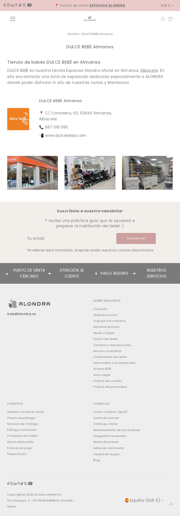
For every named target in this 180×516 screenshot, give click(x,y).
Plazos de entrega (21, 418)
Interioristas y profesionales (114, 363)
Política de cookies (107, 381)
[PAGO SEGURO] (96, 273)
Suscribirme (136, 238)
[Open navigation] (26, 18)
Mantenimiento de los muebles (116, 430)
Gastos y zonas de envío (26, 412)
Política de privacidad (110, 387)
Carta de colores (106, 418)
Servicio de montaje (22, 424)
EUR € (166, 5)
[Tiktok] (20, 5)
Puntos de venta (105, 339)
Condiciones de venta (110, 357)
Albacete (149, 70)
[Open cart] (170, 19)
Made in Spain (104, 333)
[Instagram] (8, 5)
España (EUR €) (145, 500)
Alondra (73, 34)
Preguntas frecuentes (109, 436)
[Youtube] (29, 5)
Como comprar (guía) (110, 412)
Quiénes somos (105, 315)
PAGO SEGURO (114, 273)
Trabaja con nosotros (109, 321)
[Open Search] (163, 19)
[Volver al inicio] (171, 504)
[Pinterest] (16, 5)
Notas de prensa (106, 442)
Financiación (16, 454)
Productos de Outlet (22, 436)
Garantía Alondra (106, 327)
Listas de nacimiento (108, 448)
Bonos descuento (20, 442)
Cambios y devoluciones (112, 345)
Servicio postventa (107, 351)
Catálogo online (105, 424)
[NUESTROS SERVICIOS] (134, 273)
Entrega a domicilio (22, 430)
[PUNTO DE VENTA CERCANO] (7, 273)
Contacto (100, 309)
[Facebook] (4, 5)
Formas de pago (19, 448)
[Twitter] (24, 5)
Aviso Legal (101, 375)
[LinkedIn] (12, 5)
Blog (96, 460)
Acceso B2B (102, 369)
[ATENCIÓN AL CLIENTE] (50, 273)
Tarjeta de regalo (106, 454)
